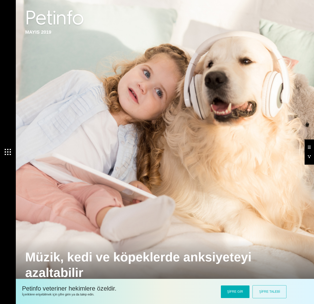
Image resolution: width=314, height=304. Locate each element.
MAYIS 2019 (38, 32)
